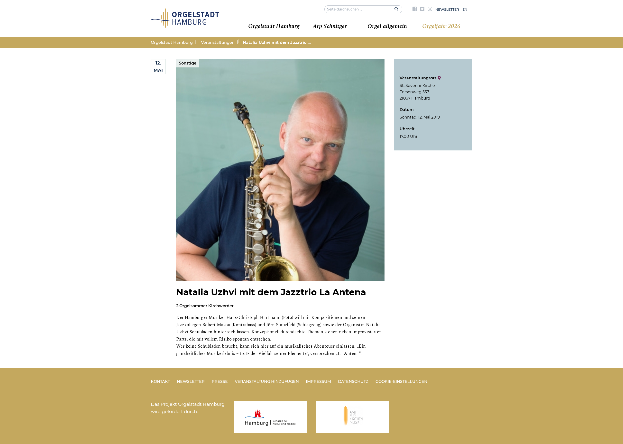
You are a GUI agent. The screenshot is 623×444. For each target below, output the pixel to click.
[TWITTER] (422, 9)
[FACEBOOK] (414, 9)
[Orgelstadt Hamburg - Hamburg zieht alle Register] (185, 26)
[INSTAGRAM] (430, 9)
